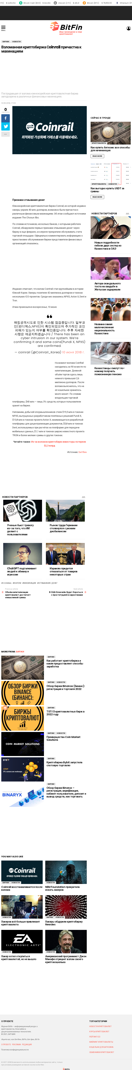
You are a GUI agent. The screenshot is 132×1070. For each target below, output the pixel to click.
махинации (30, 583)
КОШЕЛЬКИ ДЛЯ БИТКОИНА (101, 1047)
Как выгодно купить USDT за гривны (107, 190)
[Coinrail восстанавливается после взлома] (22, 872)
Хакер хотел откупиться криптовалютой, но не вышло (18, 957)
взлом (17, 583)
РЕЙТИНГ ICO (95, 1037)
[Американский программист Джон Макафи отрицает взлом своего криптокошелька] (66, 941)
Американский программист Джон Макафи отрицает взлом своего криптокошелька (65, 959)
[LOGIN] (129, 28)
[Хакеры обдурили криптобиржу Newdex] (66, 907)
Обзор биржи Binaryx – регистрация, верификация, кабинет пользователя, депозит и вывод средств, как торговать (66, 792)
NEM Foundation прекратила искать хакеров (62, 888)
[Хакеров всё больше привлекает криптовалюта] (22, 907)
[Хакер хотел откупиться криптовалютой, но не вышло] (22, 941)
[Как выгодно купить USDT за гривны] (111, 174)
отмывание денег (48, 583)
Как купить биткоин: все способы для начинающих (110, 149)
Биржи (20, 651)
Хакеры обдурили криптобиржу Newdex (64, 923)
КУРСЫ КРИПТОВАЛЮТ (99, 1032)
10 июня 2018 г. (73, 352)
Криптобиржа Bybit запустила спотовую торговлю (64, 764)
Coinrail (7, 583)
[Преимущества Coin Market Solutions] (22, 744)
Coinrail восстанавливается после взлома (21, 888)
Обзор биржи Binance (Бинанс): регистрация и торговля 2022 (66, 687)
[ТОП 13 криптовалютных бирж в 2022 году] (22, 718)
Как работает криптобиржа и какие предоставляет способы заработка (65, 663)
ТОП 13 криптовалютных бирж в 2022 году (65, 713)
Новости (61, 682)
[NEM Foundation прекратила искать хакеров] (66, 872)
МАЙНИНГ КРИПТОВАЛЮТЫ (101, 1042)
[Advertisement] (66, 13)
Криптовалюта (99, 143)
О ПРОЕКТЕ (6, 1044)
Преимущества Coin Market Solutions (63, 738)
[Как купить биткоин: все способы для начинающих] (111, 133)
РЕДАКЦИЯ (27, 1044)
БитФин (83, 452)
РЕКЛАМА (16, 1044)
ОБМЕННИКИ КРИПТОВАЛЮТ (101, 1052)
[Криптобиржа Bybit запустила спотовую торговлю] (22, 769)
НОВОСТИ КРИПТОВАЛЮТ (100, 1026)
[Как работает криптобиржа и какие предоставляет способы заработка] (22, 668)
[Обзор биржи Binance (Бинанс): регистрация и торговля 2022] (22, 693)
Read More (97, 156)
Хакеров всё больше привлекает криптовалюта (20, 923)
